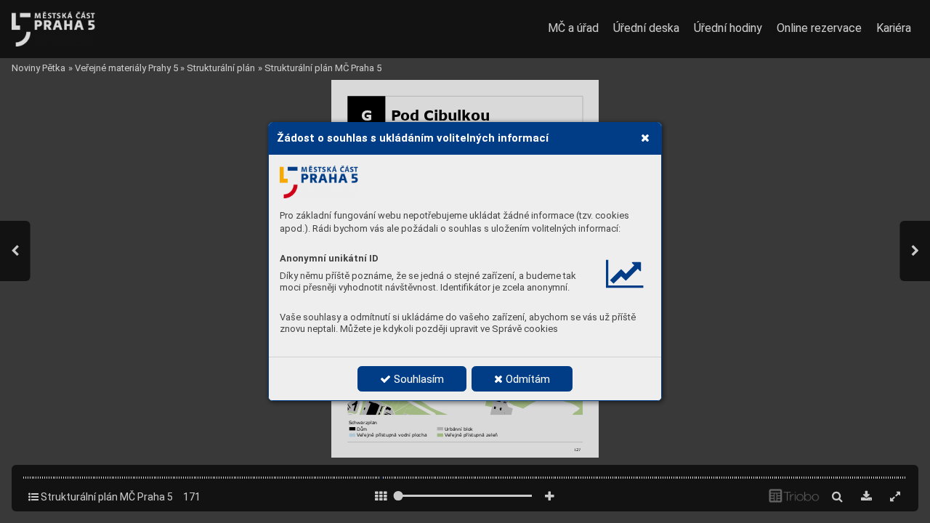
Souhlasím (417, 379)
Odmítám (526, 379)
